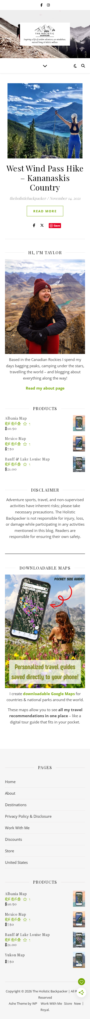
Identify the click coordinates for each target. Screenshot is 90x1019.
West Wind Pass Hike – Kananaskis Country (45, 178)
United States (16, 862)
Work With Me (17, 827)
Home (10, 781)
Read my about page (45, 388)
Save (57, 225)
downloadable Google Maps (49, 693)
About (10, 793)
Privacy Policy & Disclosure (28, 816)
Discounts (13, 839)
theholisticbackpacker (28, 198)
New (77, 1003)
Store (9, 850)
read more (45, 211)
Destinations (15, 804)
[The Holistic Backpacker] (45, 34)
